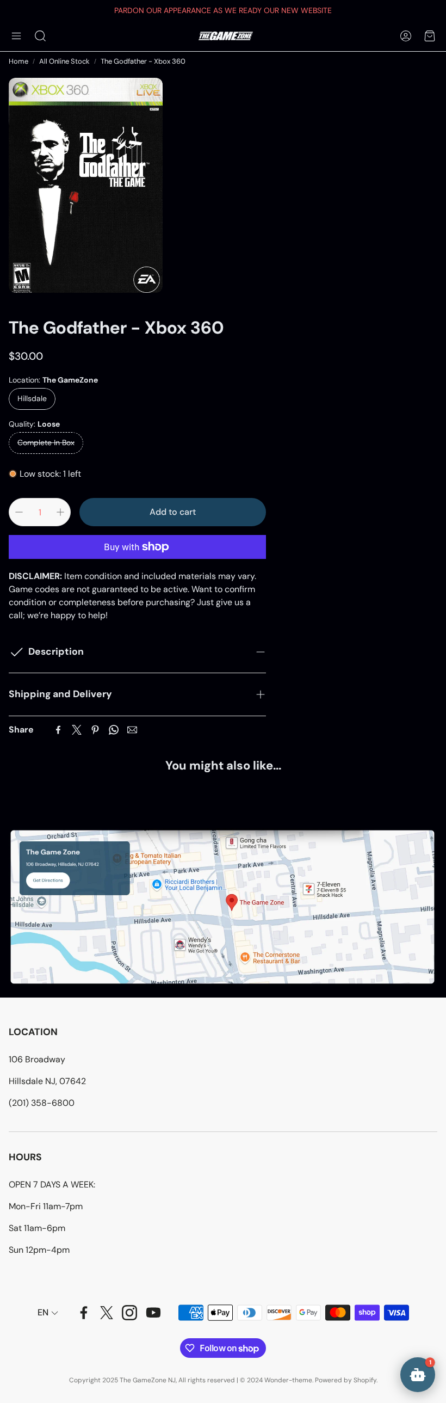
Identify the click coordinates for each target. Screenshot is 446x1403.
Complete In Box (46, 442)
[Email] (132, 730)
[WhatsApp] (114, 730)
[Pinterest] (95, 730)
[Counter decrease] (19, 512)
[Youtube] (153, 1312)
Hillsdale (32, 398)
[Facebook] (58, 730)
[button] (16, 36)
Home (18, 61)
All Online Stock (64, 61)
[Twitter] (77, 730)
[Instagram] (129, 1312)
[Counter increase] (60, 512)
